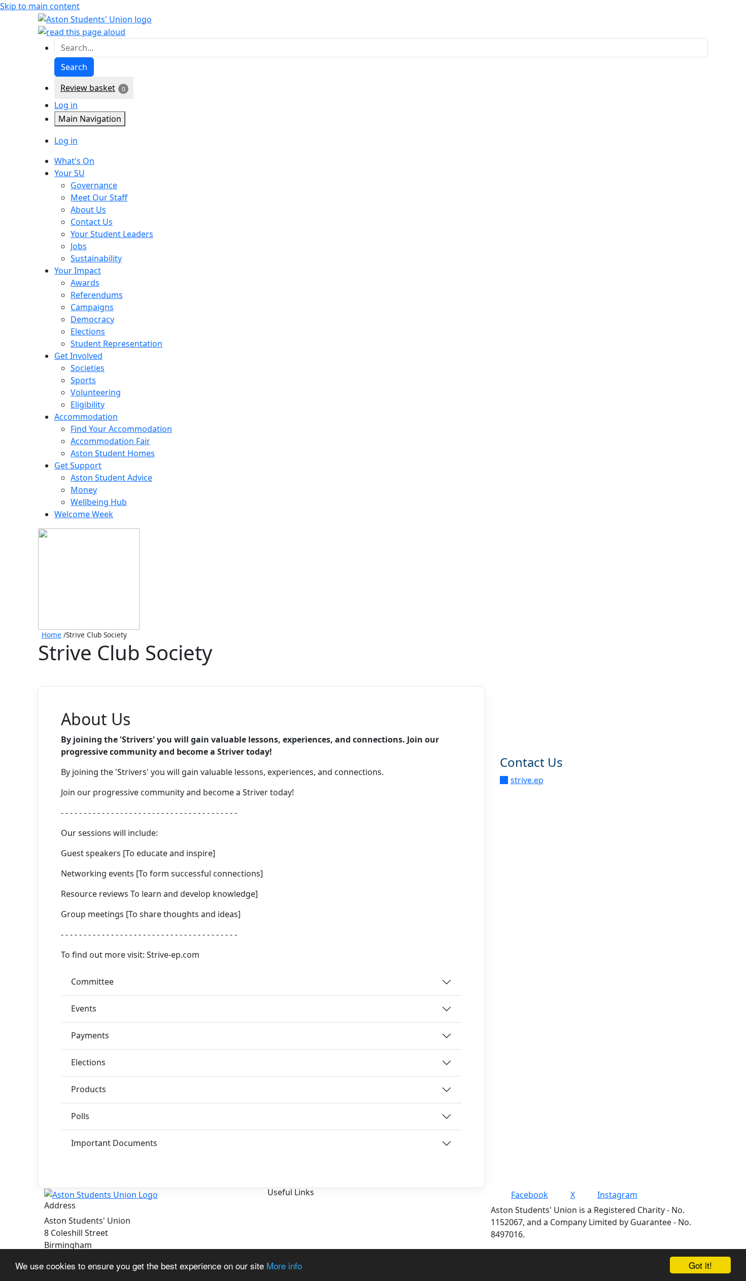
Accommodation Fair (110, 441)
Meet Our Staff (99, 197)
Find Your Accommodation (121, 428)
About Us (88, 209)
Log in (66, 105)
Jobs (79, 246)
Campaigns (92, 307)
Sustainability (96, 258)
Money (84, 489)
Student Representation (116, 343)
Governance (94, 185)
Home (51, 634)
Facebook (529, 1194)
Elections (88, 331)
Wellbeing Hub (99, 502)
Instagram (617, 1194)
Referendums (97, 294)
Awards (85, 282)
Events (83, 1008)
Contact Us (92, 221)
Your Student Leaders (112, 234)
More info (284, 1265)
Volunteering (96, 392)
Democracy (92, 319)
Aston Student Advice (111, 477)
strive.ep (527, 780)
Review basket (87, 87)
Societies (88, 368)
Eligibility (88, 404)
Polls (80, 1116)
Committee (92, 981)
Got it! (700, 1265)
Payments (90, 1035)
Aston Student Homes (113, 453)
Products (88, 1089)
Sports (83, 380)
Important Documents (114, 1143)
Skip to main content (40, 6)
